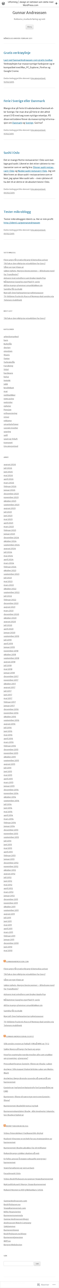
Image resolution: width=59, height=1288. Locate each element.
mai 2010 (8, 950)
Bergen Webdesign (13, 1244)
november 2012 (11, 866)
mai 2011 (8, 925)
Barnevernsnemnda (13, 1215)
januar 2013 (9, 859)
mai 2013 (8, 848)
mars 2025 (9, 526)
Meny (29, 27)
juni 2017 (8, 694)
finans (7, 355)
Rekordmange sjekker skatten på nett (21, 1153)
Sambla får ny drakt (13, 289)
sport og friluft (11, 439)
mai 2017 (8, 698)
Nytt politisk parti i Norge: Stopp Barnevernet (25, 1184)
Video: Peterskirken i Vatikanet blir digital (23, 1133)
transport (8, 442)
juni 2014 (8, 808)
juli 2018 (7, 665)
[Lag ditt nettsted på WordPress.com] (29, 3)
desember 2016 (11, 709)
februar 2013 (10, 855)
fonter (7, 358)
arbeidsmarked (11, 336)
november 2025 (11, 497)
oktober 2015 (10, 757)
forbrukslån (9, 362)
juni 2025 (8, 515)
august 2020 (10, 621)
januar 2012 (9, 895)
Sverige (29, 123)
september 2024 (12, 545)
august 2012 (9, 873)
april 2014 (8, 815)
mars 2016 (9, 742)
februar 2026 (10, 486)
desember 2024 (11, 537)
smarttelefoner (11, 424)
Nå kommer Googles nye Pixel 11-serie (22, 281)
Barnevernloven (11, 1230)
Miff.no (7, 1241)
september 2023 (11, 574)
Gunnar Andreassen (29, 13)
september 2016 (11, 720)
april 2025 (8, 523)
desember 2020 (11, 614)
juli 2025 (8, 512)
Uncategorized (38, 78)
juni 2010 (8, 947)
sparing (7, 431)
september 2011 (11, 910)
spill (6, 435)
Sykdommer (9, 1226)
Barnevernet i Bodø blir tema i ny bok (21, 1106)
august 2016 (9, 724)
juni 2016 (8, 731)
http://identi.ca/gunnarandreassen (22, 222)
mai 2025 (8, 519)
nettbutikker (9, 395)
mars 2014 (9, 819)
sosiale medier (11, 428)
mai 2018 (8, 669)
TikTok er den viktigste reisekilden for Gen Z (24, 263)
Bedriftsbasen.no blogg (17, 1126)
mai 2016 (8, 735)
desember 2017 (11, 676)
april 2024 (8, 559)
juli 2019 (8, 640)
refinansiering (10, 413)
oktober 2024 (10, 541)
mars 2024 (9, 563)
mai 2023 (8, 581)
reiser (6, 417)
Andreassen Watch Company (17, 1222)
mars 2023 (9, 585)
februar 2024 (10, 567)
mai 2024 (8, 556)
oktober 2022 (10, 588)
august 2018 (9, 662)
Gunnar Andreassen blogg (16, 1219)
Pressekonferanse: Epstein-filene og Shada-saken (28, 1063)
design (7, 347)
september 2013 (11, 837)
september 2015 (11, 760)
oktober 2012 (10, 870)
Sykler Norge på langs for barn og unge (22, 1049)
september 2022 (12, 592)
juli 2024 (8, 552)
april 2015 (8, 778)
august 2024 (10, 548)
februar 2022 (10, 599)
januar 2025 (9, 534)
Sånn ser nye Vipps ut (14, 267)
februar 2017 (10, 702)
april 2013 (8, 852)
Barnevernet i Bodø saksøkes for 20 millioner (25, 1148)
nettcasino (9, 398)
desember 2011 (11, 899)
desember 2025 (11, 493)
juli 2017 (7, 691)
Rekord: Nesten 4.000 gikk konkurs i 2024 (23, 1190)
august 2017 (9, 687)
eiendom (8, 351)
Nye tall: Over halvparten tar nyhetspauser (23, 292)
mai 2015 (8, 775)
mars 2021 (8, 610)
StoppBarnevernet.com (15, 1208)
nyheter (7, 406)
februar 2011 (9, 936)
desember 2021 (11, 603)
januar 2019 (9, 647)
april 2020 (8, 629)
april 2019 (8, 643)
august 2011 (9, 914)
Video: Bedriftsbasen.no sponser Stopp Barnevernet (28, 1179)
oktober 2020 (10, 618)
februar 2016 (10, 746)
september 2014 (11, 800)
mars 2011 (8, 932)
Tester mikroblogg (17, 212)
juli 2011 (7, 917)
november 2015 (11, 753)
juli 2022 (8, 596)
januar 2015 (9, 786)
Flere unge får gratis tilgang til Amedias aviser (26, 260)
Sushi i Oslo (12, 153)
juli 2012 (7, 877)
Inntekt (7, 380)
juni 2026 (8, 471)
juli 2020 (8, 625)
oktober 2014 (10, 797)
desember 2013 (11, 830)
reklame (8, 420)
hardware (8, 373)
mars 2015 (8, 782)
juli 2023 (8, 577)
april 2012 (8, 888)
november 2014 (11, 793)
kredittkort (9, 387)
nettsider (8, 402)
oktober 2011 (9, 906)
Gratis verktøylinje (17, 53)
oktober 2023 (10, 570)
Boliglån (8, 344)
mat (6, 391)
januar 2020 (9, 632)
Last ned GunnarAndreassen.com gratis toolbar (28, 60)
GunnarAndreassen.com (17, 961)
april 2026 (8, 479)
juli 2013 (7, 841)
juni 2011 (8, 921)
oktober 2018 (10, 654)
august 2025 (10, 508)
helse (6, 376)
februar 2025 (10, 530)
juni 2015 (8, 771)
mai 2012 (8, 884)
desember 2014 (11, 789)
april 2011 (8, 928)
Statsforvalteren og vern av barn (19, 1168)
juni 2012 (8, 881)
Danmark (17, 123)
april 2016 (8, 738)
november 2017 (11, 680)
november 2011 (11, 903)
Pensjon (7, 409)
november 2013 (11, 833)
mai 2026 (8, 475)
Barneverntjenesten (13, 1237)
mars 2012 (8, 892)
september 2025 (11, 504)
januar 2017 (9, 705)
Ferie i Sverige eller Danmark (24, 101)
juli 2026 (8, 468)
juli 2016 (8, 727)
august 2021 (9, 607)
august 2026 (10, 464)
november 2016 (11, 713)
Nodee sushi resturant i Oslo (32, 171)
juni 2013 (8, 844)
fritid (6, 369)
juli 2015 (7, 767)
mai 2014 (8, 811)
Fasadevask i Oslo (12, 1173)
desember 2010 (11, 943)
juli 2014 (8, 804)
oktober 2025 (10, 501)
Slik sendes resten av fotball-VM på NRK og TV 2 (26, 1043)
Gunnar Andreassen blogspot (20, 1036)
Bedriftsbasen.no (12, 1204)
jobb (6, 384)
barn (6, 340)
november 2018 (11, 651)
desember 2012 (11, 863)
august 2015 (9, 764)
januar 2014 (9, 826)
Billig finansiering (12, 1211)
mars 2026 (9, 482)
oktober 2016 (10, 716)
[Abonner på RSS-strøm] (5, 961)
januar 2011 (9, 939)
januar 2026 (9, 490)
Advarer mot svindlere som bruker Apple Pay (25, 278)
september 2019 (11, 636)
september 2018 (11, 658)
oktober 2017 (10, 683)
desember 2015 (11, 749)
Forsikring (8, 366)
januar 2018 (9, 672)
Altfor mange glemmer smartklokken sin (23, 285)
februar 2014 (10, 822)
